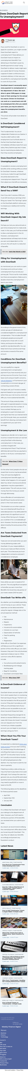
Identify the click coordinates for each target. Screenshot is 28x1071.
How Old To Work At (6, 1046)
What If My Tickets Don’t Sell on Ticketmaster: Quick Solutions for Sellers (13, 934)
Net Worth (3, 1048)
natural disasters (6, 380)
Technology (4, 1037)
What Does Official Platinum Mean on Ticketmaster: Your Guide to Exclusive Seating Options (13, 958)
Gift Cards (3, 1044)
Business (4, 10)
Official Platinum (8, 954)
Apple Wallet (6, 908)
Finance (3, 1035)
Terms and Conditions (10, 1070)
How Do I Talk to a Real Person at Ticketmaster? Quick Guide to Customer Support (13, 888)
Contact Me (3, 1061)
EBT (1, 1042)
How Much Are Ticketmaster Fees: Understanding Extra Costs (13, 865)
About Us (2, 1057)
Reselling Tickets (8, 1000)
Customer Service (8, 884)
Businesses (3, 1065)
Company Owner (7, 978)
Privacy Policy (4, 1063)
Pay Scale (3, 1050)
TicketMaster (17, 862)
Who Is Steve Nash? (6, 1059)
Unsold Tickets (7, 930)
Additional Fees (7, 862)
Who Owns (3, 1052)
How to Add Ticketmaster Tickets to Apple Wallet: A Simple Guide (13, 911)
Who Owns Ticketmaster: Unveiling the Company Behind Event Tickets (13, 981)
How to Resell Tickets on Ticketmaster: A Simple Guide (12, 1003)
